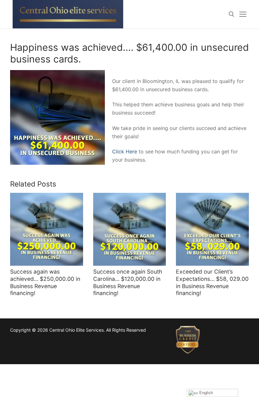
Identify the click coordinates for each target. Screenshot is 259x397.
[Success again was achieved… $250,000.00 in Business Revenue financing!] (46, 229)
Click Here (124, 151)
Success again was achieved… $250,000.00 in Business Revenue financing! (45, 282)
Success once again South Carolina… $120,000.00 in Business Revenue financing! (127, 282)
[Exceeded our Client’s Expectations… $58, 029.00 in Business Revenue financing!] (212, 229)
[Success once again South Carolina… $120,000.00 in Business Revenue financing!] (129, 229)
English (205, 392)
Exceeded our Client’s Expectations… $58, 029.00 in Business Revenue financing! (212, 282)
